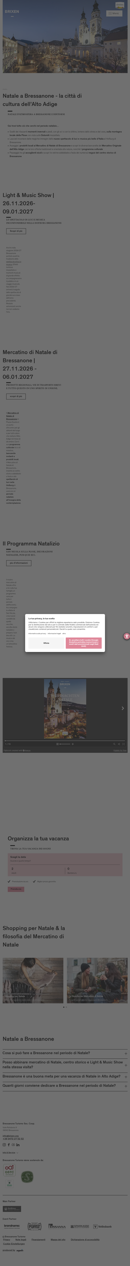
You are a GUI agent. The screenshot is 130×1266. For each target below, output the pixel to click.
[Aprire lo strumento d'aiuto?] (127, 636)
